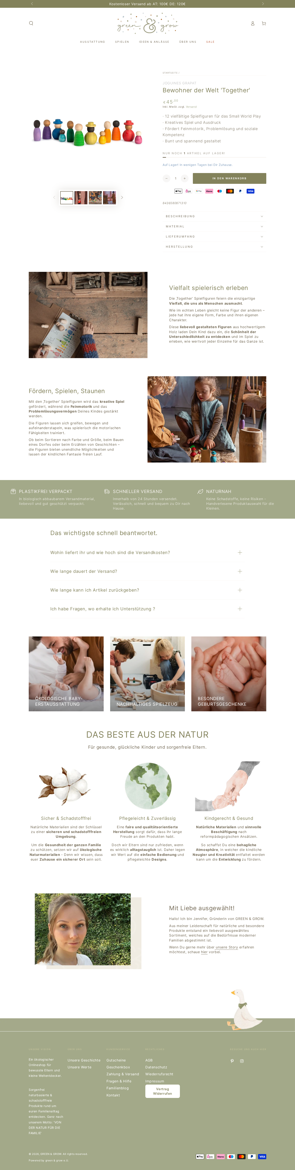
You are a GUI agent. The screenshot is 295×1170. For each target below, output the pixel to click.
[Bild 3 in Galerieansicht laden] (95, 197)
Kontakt (113, 1095)
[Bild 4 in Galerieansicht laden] (109, 197)
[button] (31, 23)
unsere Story (226, 947)
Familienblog (117, 1088)
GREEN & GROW (50, 1154)
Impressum (154, 1081)
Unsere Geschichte (84, 1060)
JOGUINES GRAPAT (180, 83)
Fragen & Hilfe (118, 1081)
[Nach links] (32, 4)
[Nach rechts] (262, 4)
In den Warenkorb (230, 178)
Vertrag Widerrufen (162, 1091)
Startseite (170, 72)
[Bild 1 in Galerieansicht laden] (66, 197)
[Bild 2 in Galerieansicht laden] (81, 197)
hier (204, 952)
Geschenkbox (118, 1067)
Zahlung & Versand (122, 1074)
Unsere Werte (79, 1067)
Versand (191, 106)
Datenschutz (156, 1067)
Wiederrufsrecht (159, 1074)
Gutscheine (116, 1060)
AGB (149, 1060)
